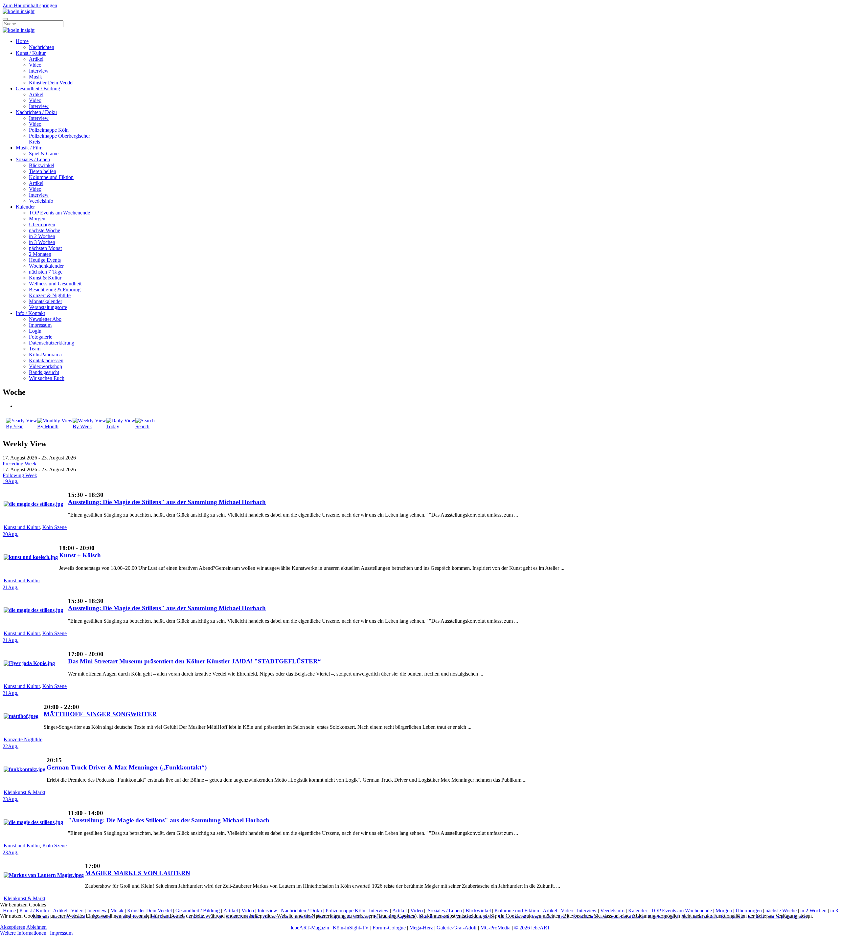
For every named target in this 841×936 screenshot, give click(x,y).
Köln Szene (54, 527)
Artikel (36, 59)
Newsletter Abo (45, 319)
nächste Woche (44, 230)
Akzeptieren (12, 927)
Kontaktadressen (46, 360)
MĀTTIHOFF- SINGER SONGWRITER (100, 714)
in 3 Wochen (42, 242)
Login (35, 331)
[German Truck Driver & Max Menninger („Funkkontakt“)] (24, 769)
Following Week (20, 475)
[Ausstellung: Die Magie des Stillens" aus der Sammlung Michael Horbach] (33, 504)
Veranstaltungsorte (48, 307)
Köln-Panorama (45, 354)
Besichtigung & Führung (54, 289)
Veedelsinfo (41, 201)
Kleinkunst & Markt (24, 792)
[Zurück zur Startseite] (18, 11)
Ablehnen (36, 927)
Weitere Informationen (23, 933)
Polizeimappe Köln (49, 130)
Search (142, 426)
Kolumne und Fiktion (51, 177)
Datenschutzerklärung (51, 342)
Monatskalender (45, 301)
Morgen (37, 218)
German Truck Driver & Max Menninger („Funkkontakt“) (127, 767)
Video (35, 65)
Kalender (25, 207)
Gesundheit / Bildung (38, 88)
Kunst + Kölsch (80, 555)
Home (22, 41)
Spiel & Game (43, 153)
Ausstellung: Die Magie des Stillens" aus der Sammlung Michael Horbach (167, 502)
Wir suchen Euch (46, 378)
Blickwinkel (41, 165)
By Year (14, 426)
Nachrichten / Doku (36, 112)
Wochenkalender (46, 266)
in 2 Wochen (42, 236)
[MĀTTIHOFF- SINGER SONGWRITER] (21, 716)
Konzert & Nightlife (50, 295)
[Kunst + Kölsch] (31, 557)
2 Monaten (40, 254)
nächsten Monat (45, 248)
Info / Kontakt (30, 313)
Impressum (40, 325)
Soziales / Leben (33, 159)
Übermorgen (42, 224)
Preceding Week (19, 463)
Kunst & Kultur (45, 277)
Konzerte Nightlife (23, 739)
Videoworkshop (45, 366)
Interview (39, 71)
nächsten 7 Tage (45, 272)
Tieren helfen (42, 171)
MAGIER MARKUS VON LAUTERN (137, 873)
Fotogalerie (40, 337)
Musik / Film (29, 147)
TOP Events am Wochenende (59, 212)
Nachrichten (41, 47)
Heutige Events (45, 260)
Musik (35, 76)
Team (34, 348)
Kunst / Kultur (31, 53)
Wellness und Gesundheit (55, 283)
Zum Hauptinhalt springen (30, 5)
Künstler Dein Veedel (51, 82)
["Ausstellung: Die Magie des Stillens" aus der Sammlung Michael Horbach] (33, 822)
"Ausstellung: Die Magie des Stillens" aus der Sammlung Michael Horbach (168, 820)
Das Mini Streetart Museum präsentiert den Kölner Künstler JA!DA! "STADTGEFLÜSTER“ (194, 661)
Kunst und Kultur (22, 527)
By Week (82, 426)
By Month (47, 426)
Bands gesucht (44, 372)
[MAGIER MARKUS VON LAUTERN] (44, 875)
